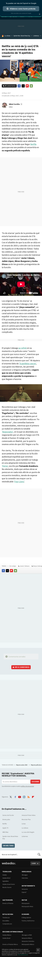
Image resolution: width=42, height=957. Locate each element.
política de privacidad (27, 786)
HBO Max (5, 832)
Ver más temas (8, 846)
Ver (22, 667)
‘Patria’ (5, 466)
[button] (15, 104)
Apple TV (5, 828)
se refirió (23, 348)
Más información (23, 955)
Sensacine (25, 889)
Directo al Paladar (7, 903)
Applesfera (5, 881)
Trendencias (6, 918)
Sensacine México (27, 938)
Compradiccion (7, 924)
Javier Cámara (24, 566)
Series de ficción (8, 815)
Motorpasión (26, 903)
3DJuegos (25, 875)
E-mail (31, 85)
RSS (28, 796)
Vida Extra (25, 878)
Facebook (19, 85)
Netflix (33, 144)
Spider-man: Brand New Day (10, 837)
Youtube (19, 796)
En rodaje (13, 566)
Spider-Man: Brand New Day (22, 36)
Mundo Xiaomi (6, 887)
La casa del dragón (28, 832)
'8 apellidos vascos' (27, 363)
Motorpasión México (28, 944)
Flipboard (27, 85)
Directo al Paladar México (10, 944)
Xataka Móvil (6, 878)
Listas (24, 824)
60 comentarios (10, 86)
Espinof (24, 892)
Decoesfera (5, 921)
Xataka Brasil (6, 938)
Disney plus (6, 819)
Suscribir (35, 782)
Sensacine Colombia (28, 941)
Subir (34, 863)
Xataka (4, 875)
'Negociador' (7, 431)
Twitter (23, 85)
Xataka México (6, 935)
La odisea (7, 36)
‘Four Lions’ (19, 481)
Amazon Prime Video (29, 815)
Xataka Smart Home (8, 884)
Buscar (39, 854)
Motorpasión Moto (27, 906)
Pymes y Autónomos (28, 921)
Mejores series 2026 (22, 765)
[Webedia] (9, 865)
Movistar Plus (26, 819)
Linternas (36, 36)
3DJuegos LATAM (27, 935)
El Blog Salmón (26, 918)
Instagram (24, 796)
